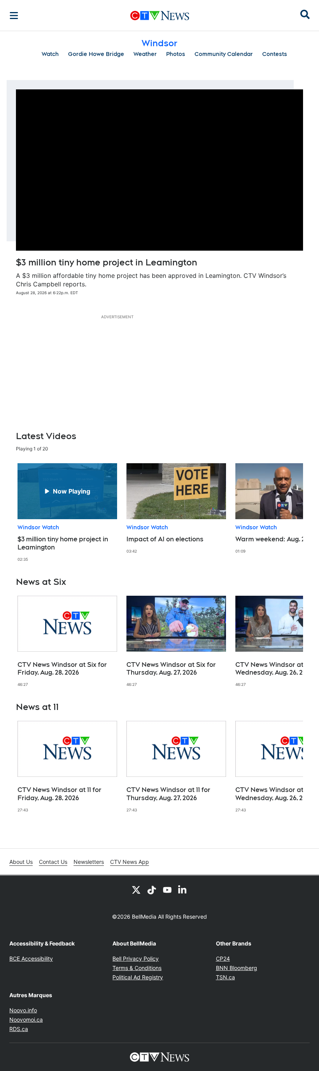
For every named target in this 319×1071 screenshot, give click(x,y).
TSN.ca (225, 977)
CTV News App (129, 861)
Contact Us (53, 861)
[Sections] (14, 15)
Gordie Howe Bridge (96, 54)
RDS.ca (18, 1029)
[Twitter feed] (136, 889)
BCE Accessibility (31, 958)
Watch (50, 54)
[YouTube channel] (167, 889)
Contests (274, 54)
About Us (21, 861)
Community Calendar (224, 54)
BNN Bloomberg (236, 968)
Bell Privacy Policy (135, 958)
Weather (145, 54)
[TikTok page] (151, 889)
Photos (175, 54)
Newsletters (89, 861)
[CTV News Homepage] (159, 15)
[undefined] (67, 512)
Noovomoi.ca (26, 1019)
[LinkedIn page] (183, 889)
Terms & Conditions (136, 968)
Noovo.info (23, 1010)
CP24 (223, 958)
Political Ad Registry (137, 977)
